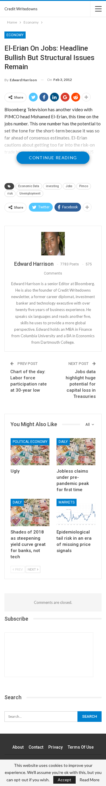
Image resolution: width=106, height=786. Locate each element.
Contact (36, 747)
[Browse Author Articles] (53, 243)
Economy (15, 35)
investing (52, 186)
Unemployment (29, 193)
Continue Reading (53, 157)
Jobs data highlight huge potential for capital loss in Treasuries (81, 384)
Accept (64, 779)
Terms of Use (81, 747)
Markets (66, 502)
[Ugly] (30, 451)
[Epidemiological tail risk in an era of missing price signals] (76, 512)
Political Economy (30, 442)
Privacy (55, 747)
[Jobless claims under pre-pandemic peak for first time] (76, 451)
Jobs (69, 186)
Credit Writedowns (20, 8)
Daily (63, 442)
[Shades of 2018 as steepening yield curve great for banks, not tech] (30, 512)
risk (10, 193)
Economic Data (28, 186)
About (18, 747)
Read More (90, 780)
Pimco (83, 186)
